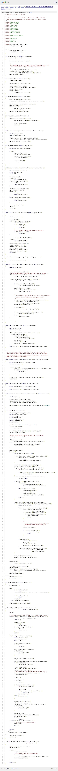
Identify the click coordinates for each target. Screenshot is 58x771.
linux (2, 7)
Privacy (12, 768)
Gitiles (8, 768)
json (55, 768)
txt (52, 768)
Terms (16, 768)
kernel (11, 7)
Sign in (55, 2)
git (15, 7)
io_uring (3, 9)
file (30, 12)
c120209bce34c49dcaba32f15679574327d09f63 (39, 7)
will (19, 7)
